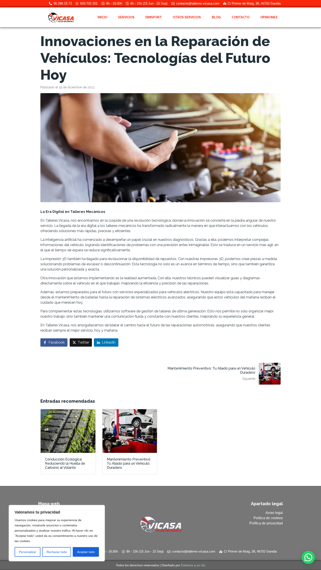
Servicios (126, 17)
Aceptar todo (86, 552)
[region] (57, 533)
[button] (308, 557)
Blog (216, 17)
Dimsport (153, 17)
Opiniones (269, 17)
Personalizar (27, 552)
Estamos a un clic (193, 565)
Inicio (102, 17)
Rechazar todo (57, 552)
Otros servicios (187, 17)
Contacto (240, 17)
